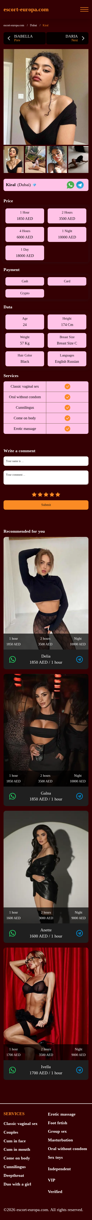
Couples (11, 1132)
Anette (45, 933)
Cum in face (15, 1141)
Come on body (17, 1158)
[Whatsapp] (12, 659)
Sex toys (55, 1157)
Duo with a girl (17, 1184)
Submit (46, 505)
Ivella (45, 1069)
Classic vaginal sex (21, 1123)
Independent (59, 1168)
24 (25, 325)
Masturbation (60, 1140)
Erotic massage (61, 1114)
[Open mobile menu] (84, 9)
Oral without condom (67, 1148)
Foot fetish (57, 1123)
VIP (51, 1180)
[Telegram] (79, 659)
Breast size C (67, 343)
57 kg (24, 343)
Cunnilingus (15, 1166)
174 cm (67, 325)
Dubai (33, 25)
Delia (45, 659)
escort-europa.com (26, 9)
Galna (45, 796)
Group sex (57, 1131)
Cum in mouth (17, 1149)
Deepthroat (14, 1175)
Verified (55, 1191)
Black (25, 361)
